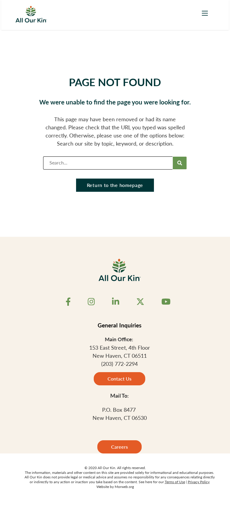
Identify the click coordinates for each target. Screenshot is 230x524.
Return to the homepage (115, 185)
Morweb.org (124, 486)
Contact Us (119, 378)
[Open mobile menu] (205, 13)
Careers (119, 446)
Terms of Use (175, 481)
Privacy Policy (199, 481)
